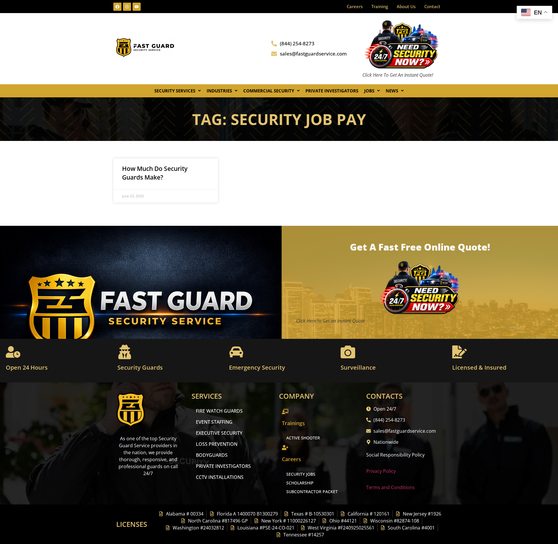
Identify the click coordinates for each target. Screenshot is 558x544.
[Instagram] (127, 7)
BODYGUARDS (212, 455)
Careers (355, 6)
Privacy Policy (381, 471)
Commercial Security (268, 91)
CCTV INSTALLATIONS (220, 477)
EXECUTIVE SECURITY (219, 433)
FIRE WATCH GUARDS (219, 411)
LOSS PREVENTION (216, 444)
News (392, 91)
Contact (432, 6)
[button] (177, 90)
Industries (219, 91)
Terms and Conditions (390, 487)
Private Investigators (331, 91)
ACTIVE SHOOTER (303, 438)
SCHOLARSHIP (300, 483)
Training (379, 6)
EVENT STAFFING (214, 422)
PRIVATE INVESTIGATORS (223, 466)
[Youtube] (137, 7)
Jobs (369, 91)
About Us (406, 6)
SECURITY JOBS (300, 474)
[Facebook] (117, 7)
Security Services (174, 91)
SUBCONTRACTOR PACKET (312, 491)
